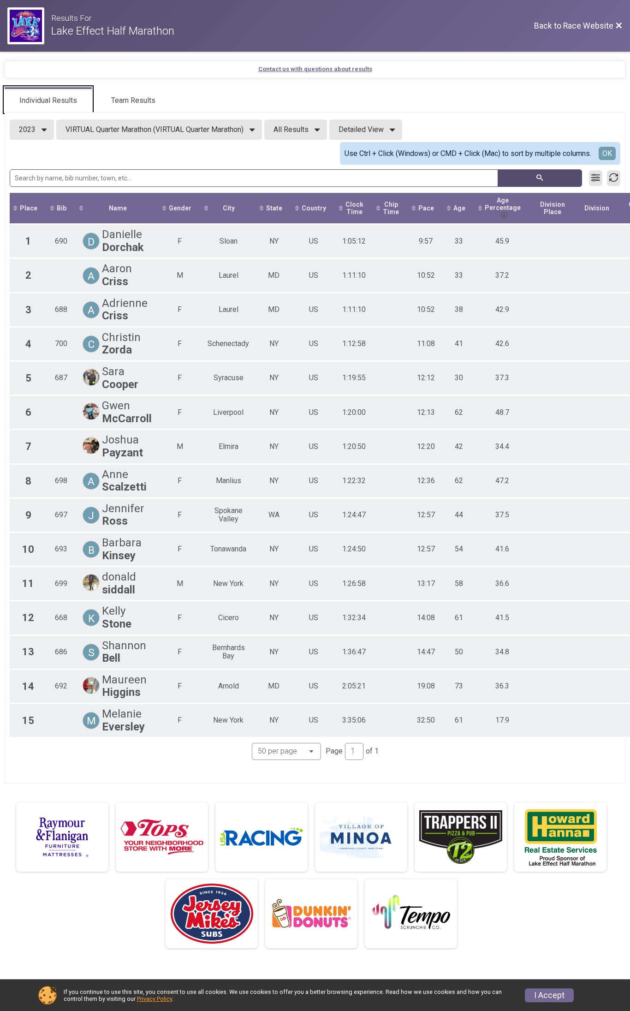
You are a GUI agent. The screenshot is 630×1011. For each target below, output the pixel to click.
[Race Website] (29, 25)
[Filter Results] (595, 178)
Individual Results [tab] (48, 100)
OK (607, 153)
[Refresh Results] (613, 178)
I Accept (549, 995)
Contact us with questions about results (315, 69)
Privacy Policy (154, 998)
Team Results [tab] (133, 100)
